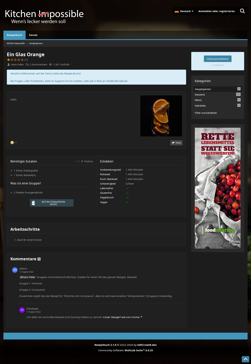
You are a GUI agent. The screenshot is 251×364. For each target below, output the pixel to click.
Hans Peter (28, 277)
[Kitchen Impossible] (46, 15)
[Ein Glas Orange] (161, 115)
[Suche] (242, 11)
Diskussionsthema (217, 58)
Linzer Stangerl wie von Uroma (121, 317)
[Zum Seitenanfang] (245, 359)
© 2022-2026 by (125, 344)
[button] (184, 11)
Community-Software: (125, 350)
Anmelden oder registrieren (216, 11)
